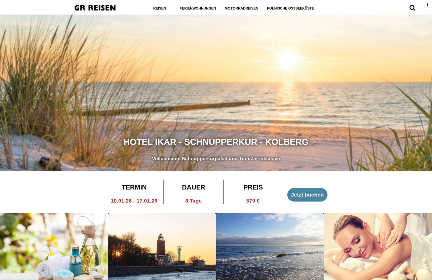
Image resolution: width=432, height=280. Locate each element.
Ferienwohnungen (198, 8)
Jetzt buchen (307, 195)
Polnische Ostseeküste (290, 8)
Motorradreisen (241, 8)
